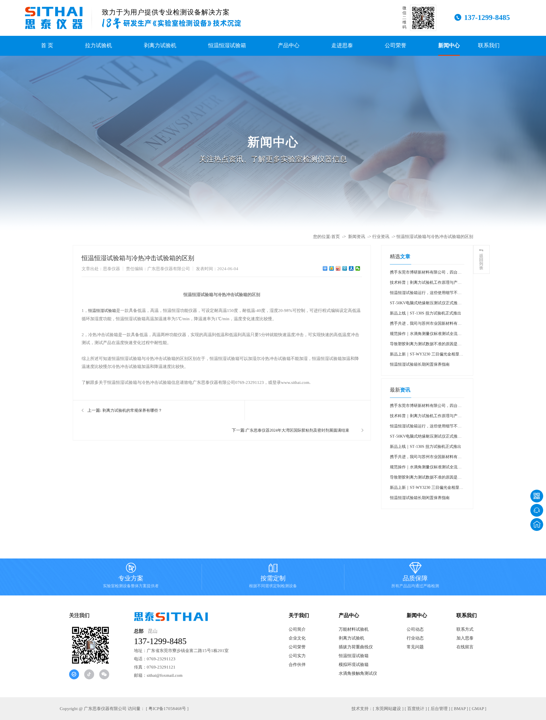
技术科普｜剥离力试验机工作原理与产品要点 (426, 284)
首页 (335, 236)
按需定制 (273, 576)
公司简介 (297, 629)
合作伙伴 (297, 664)
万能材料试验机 (354, 629)
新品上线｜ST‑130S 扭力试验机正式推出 (425, 313)
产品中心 (288, 45)
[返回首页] (536, 524)
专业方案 (131, 576)
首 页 (47, 45)
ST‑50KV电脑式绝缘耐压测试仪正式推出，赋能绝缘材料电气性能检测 (424, 304)
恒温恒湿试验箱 (227, 45)
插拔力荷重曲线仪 (356, 647)
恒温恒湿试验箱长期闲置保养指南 (420, 364)
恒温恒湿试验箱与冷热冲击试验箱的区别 (434, 236)
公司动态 (415, 629)
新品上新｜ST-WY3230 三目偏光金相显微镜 (426, 355)
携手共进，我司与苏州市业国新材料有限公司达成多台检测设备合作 (426, 325)
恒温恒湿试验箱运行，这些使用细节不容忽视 (426, 294)
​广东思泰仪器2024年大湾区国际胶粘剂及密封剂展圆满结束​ (297, 430)
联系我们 (489, 45)
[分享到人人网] (351, 268)
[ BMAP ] (459, 708)
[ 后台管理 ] (439, 708)
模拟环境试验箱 (354, 664)
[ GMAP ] (477, 708)
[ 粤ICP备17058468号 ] (167, 708)
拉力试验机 (98, 45)
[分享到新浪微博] (338, 268)
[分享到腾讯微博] (344, 268)
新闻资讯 (356, 236)
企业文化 (297, 638)
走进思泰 (342, 45)
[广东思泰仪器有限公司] (53, 18)
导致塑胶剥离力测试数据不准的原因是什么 (426, 345)
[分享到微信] (357, 268)
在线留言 (464, 647)
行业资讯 (380, 236)
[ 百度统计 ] (416, 708)
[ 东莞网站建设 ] (388, 708)
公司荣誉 (395, 45)
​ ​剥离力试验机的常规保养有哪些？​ (131, 410)
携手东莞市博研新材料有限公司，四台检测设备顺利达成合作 (426, 274)
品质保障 (415, 576)
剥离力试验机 (160, 45)
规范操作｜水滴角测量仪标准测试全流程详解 (426, 335)
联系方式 (464, 629)
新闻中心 (449, 45)
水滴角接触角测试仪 (358, 673)
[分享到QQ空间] (331, 268)
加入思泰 (464, 638)
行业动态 (415, 638)
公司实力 (297, 655)
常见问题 (415, 647)
